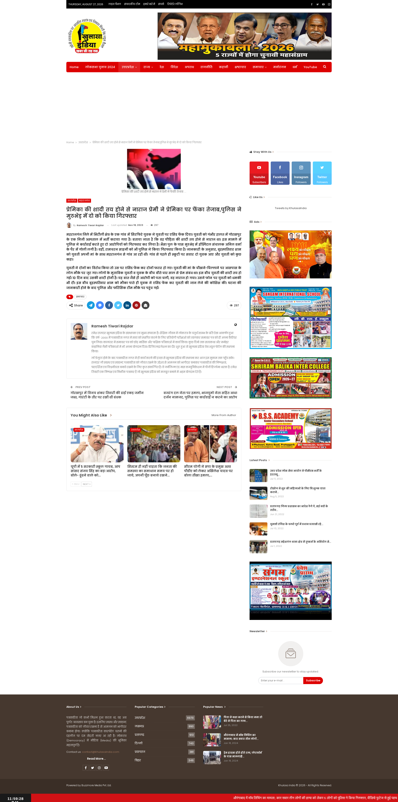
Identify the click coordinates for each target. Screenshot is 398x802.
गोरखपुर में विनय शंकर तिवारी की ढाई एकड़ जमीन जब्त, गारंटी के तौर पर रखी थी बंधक (107, 395)
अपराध (189, 67)
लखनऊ (139, 726)
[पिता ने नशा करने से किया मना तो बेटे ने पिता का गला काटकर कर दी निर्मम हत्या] (212, 722)
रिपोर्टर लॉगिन (175, 4)
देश (162, 67)
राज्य (146, 67)
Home (74, 67)
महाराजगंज (84, 200)
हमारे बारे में (149, 4)
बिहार (138, 760)
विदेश (174, 67)
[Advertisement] (199, 107)
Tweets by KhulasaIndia (291, 208)
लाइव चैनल (114, 4)
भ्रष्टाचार (240, 67)
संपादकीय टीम (132, 4)
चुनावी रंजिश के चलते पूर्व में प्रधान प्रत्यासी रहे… (296, 524)
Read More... (96, 759)
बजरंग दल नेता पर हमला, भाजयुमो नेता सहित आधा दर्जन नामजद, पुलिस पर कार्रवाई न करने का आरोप (200, 395)
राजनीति (206, 67)
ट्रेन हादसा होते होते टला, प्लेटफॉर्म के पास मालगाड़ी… (243, 754)
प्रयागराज (140, 752)
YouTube (310, 67)
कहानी (223, 67)
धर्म (295, 67)
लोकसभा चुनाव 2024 (100, 67)
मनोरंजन (279, 67)
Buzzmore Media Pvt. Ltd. (96, 785)
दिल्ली (138, 743)
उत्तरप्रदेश (128, 67)
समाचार (258, 67)
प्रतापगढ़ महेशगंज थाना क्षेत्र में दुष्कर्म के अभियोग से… (300, 542)
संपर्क (161, 4)
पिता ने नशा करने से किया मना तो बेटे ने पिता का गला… (243, 719)
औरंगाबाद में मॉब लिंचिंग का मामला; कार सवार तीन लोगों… (241, 737)
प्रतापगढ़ (139, 735)
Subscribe (313, 680)
